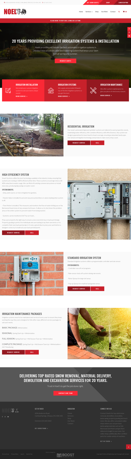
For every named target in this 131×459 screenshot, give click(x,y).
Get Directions (40, 428)
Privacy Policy (14, 454)
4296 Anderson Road (42, 413)
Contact (113, 11)
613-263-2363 (47, 2)
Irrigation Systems (67, 84)
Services (88, 11)
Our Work (104, 11)
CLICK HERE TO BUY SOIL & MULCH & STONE (65, 21)
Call (97, 143)
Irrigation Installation (27, 84)
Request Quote (65, 61)
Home (81, 11)
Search (22, 454)
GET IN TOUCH (105, 441)
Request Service (79, 143)
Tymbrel (127, 454)
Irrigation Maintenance (111, 84)
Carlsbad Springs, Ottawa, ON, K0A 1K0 (49, 416)
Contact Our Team (65, 393)
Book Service (21, 96)
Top (128, 446)
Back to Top (29, 454)
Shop (97, 11)
